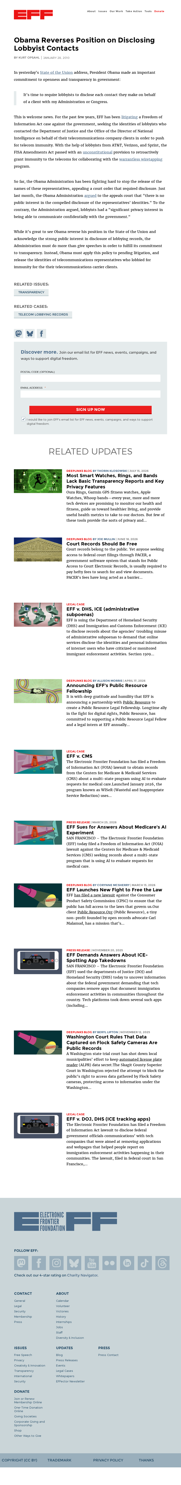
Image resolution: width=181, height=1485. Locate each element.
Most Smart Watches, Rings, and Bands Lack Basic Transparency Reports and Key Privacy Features (115, 481)
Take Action (134, 11)
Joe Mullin (106, 539)
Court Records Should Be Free (101, 544)
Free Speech (23, 1354)
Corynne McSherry (113, 885)
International (23, 1376)
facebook (39, 1263)
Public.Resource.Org (95, 912)
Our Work (116, 11)
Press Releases (67, 1360)
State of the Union (56, 72)
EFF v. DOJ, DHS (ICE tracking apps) (108, 1119)
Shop (18, 1430)
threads (162, 1263)
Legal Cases (64, 1370)
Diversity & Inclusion (70, 1337)
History (61, 1316)
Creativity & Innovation (29, 1365)
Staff (59, 1332)
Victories (62, 1311)
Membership (23, 1316)
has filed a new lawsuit (94, 895)
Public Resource (137, 702)
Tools (148, 11)
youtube (92, 1263)
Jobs (59, 1327)
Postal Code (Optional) (38, 371)
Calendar (62, 1300)
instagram (56, 1263)
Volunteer (63, 1306)
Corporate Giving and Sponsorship (29, 1423)
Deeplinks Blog (79, 471)
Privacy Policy (108, 1460)
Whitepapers (65, 1376)
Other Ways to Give (27, 1435)
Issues (102, 11)
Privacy (19, 1360)
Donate (159, 11)
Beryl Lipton (107, 1032)
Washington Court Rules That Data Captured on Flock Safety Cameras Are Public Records (111, 1042)
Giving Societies (25, 1416)
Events (60, 1365)
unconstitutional (97, 152)
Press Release (78, 822)
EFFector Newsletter (70, 1381)
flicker (109, 1263)
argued (90, 195)
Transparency (31, 292)
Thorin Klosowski (112, 471)
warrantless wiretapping (140, 159)
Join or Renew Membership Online (28, 1400)
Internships (64, 1321)
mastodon (21, 1263)
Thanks (146, 1460)
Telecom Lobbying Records (43, 314)
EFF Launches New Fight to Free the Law (114, 889)
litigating (129, 117)
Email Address (32, 387)
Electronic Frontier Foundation (33, 15)
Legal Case (75, 604)
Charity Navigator (82, 1275)
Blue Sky (74, 1263)
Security (19, 1311)
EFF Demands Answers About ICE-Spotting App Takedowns (107, 957)
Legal (18, 1306)
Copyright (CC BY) (19, 1460)
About (91, 11)
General (19, 1300)
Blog (59, 1354)
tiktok (145, 1263)
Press (18, 1321)
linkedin (127, 1263)
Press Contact (108, 1354)
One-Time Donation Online (28, 1409)
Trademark (59, 1460)
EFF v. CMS (79, 756)
